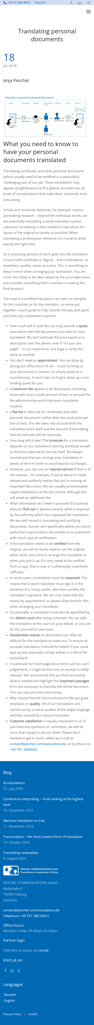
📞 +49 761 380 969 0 (16, 2)
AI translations (14, 783)
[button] (88, 11)
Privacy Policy (12, 1014)
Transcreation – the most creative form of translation (43, 836)
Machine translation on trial (24, 820)
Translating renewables (20, 852)
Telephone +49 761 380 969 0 (26, 916)
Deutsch (40, 2)
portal (43, 950)
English (9, 1000)
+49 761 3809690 (23, 749)
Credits (32, 1014)
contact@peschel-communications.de (38, 744)
